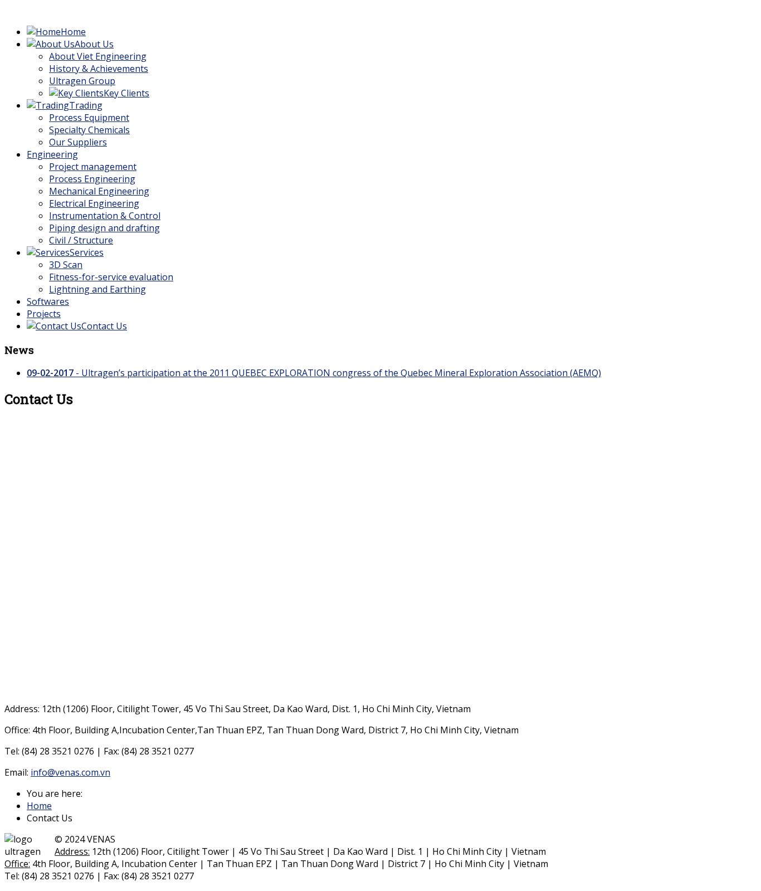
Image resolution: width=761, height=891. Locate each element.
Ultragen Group (82, 81)
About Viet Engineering (98, 56)
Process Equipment (89, 117)
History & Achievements (98, 68)
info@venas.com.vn (70, 772)
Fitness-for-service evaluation (111, 277)
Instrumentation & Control (104, 216)
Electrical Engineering (94, 203)
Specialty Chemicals (89, 130)
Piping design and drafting (104, 228)
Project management (92, 166)
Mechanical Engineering (99, 191)
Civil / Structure (81, 240)
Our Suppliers (78, 142)
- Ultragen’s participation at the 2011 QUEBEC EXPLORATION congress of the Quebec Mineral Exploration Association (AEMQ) (314, 373)
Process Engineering (92, 179)
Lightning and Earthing (97, 289)
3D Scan (65, 265)
